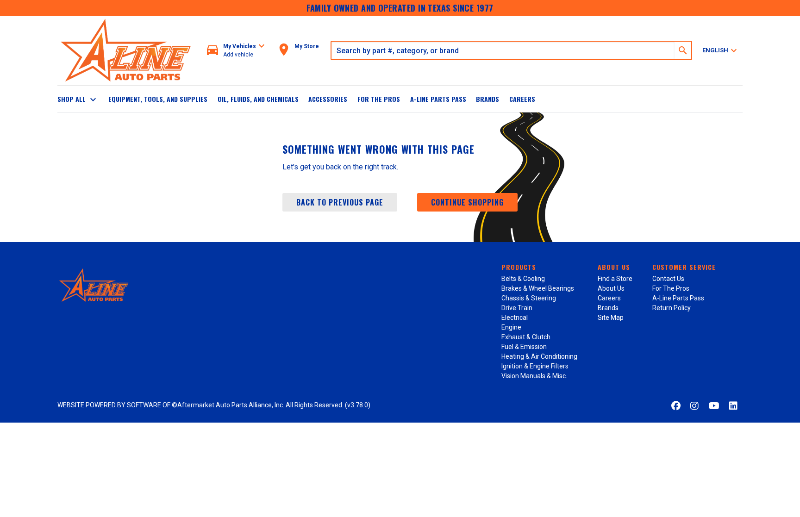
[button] (236, 50)
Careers (522, 99)
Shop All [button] (78, 99)
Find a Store (615, 278)
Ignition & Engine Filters (535, 366)
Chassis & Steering (528, 298)
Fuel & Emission (524, 346)
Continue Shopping (467, 202)
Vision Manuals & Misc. (534, 376)
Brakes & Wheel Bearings (537, 288)
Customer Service (684, 267)
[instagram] (694, 406)
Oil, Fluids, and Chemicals (258, 99)
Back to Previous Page (339, 202)
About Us (614, 267)
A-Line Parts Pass (438, 99)
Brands (487, 99)
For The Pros (378, 99)
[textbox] (503, 50)
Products (518, 267)
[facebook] (676, 406)
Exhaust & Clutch (525, 337)
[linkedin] (733, 406)
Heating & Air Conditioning (539, 356)
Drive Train (516, 307)
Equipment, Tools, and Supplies (157, 99)
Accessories (327, 99)
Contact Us (668, 278)
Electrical (514, 317)
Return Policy (671, 307)
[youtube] (714, 406)
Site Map (611, 317)
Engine (511, 327)
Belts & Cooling (523, 278)
